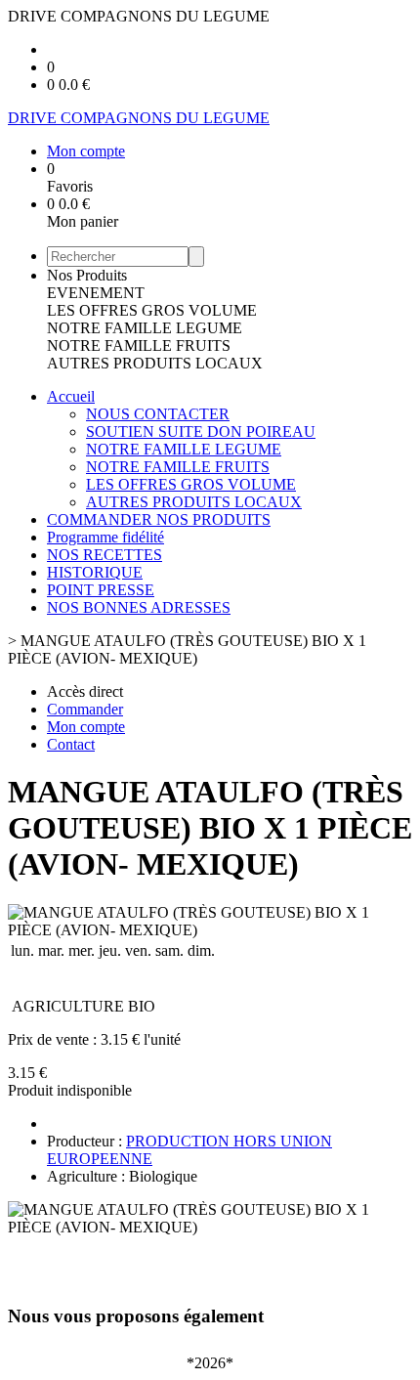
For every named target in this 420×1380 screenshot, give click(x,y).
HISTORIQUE (95, 572)
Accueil (71, 396)
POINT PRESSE (100, 590)
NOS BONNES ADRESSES (139, 607)
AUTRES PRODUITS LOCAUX (155, 363)
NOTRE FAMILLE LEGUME (144, 328)
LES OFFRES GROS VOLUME (152, 310)
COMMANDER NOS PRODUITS (159, 519)
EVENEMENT (96, 292)
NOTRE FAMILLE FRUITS (139, 345)
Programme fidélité (105, 537)
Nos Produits (87, 275)
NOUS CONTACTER (158, 414)
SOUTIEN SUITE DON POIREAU (200, 431)
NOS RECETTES (104, 554)
